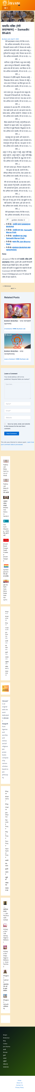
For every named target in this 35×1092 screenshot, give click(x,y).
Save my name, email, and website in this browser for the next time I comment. (17, 426)
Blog (6, 623)
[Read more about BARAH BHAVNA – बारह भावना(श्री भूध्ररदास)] (17, 311)
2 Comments (8, 328)
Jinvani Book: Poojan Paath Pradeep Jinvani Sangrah (5, 552)
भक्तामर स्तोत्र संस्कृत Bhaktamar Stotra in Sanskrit (6, 508)
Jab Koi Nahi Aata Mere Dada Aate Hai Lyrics (5, 592)
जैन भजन (6, 646)
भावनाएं (14, 328)
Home (19, 1080)
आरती (6, 641)
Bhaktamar (7, 617)
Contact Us (19, 1085)
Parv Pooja (6, 843)
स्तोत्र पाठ (6, 667)
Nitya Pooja (6, 835)
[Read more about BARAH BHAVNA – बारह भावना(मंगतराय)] (17, 341)
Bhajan (6, 792)
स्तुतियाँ (6, 662)
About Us (19, 1083)
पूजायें (6, 652)
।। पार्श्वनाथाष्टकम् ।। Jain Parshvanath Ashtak (6, 913)
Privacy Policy (19, 1087)
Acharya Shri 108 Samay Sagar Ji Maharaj (5, 935)
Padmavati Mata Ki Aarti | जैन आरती (6, 488)
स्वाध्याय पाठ (6, 672)
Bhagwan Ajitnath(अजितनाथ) (6, 1004)
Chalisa (5, 1044)
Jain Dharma (6, 634)
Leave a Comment (9, 359)
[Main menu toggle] (6, 8)
